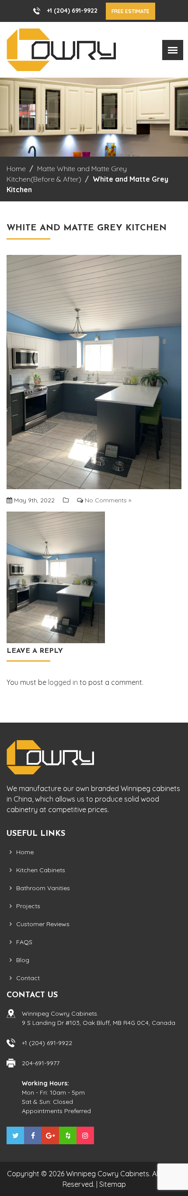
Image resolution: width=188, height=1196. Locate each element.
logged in (63, 682)
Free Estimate (130, 11)
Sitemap (112, 1184)
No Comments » (108, 500)
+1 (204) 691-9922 (72, 10)
